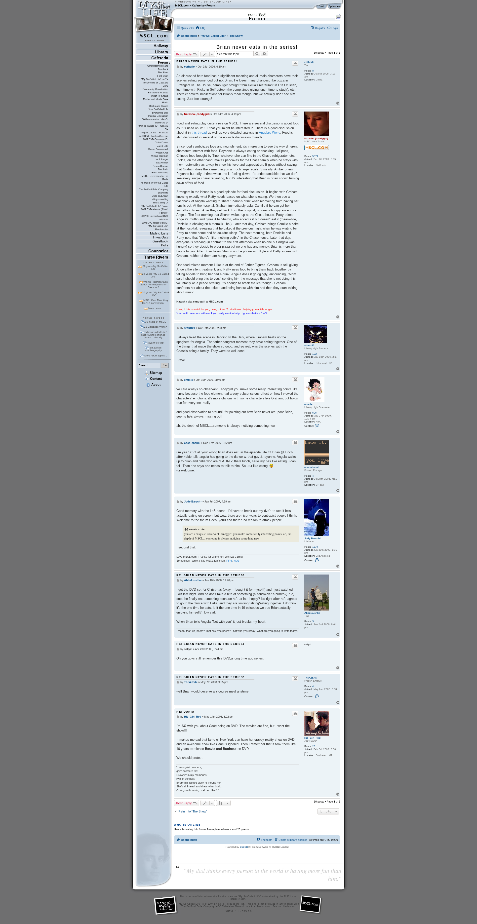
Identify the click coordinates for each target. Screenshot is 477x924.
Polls (164, 245)
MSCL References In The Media (155, 178)
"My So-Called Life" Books (154, 206)
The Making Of (160, 202)
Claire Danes (161, 142)
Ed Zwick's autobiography (153, 349)
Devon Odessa (160, 166)
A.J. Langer (162, 159)
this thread (199, 132)
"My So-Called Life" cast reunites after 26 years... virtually (154, 335)
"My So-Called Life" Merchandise (158, 228)
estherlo (309, 62)
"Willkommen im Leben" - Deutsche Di (155, 121)
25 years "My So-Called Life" (155, 275)
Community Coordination (155, 89)
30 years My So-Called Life (155, 267)
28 (313, 746)
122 (314, 353)
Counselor (158, 251)
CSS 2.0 (247, 911)
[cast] (322, 6)
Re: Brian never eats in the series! (210, 575)
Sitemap (155, 373)
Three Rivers (156, 257)
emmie (308, 404)
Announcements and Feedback (157, 67)
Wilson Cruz (162, 153)
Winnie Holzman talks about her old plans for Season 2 (154, 284)
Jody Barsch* (312, 538)
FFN (229, 560)
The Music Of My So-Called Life (153, 184)
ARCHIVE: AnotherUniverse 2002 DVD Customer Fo (153, 138)
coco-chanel (311, 467)
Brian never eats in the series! (257, 47)
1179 (315, 546)
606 (314, 412)
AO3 (236, 560)
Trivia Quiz (160, 237)
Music (165, 102)
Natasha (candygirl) (316, 138)
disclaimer (289, 906)
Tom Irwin (163, 169)
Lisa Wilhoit (162, 162)
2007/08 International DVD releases (154, 218)
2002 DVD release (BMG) (155, 223)
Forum (210, 5)
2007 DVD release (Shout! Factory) (154, 211)
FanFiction (162, 76)
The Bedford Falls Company (153, 189)
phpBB (244, 847)
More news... (155, 308)
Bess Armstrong (160, 172)
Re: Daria (185, 711)
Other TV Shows (159, 96)
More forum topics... (155, 355)
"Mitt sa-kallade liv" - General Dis (153, 127)
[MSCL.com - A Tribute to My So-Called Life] (154, 5)
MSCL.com (182, 5)
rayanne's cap (156, 342)
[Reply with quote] (295, 63)
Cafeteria (198, 5)
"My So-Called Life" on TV (154, 79)
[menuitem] (200, 28)
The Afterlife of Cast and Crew (155, 84)
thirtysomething (160, 199)
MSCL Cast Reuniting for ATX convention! (155, 301)
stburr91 (309, 345)
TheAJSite (310, 677)
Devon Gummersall (158, 149)
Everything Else (160, 113)
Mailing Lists (159, 233)
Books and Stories (158, 106)
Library (161, 52)
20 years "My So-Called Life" (155, 294)
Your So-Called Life (158, 109)
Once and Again (160, 196)
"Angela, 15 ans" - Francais (154, 132)
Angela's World (269, 132)
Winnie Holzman (159, 156)
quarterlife (163, 193)
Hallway (161, 46)
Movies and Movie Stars (155, 99)
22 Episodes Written (155, 326)
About (155, 384)
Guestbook (160, 241)
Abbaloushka (312, 613)
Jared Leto (162, 146)
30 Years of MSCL (155, 321)
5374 (315, 156)
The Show (163, 72)
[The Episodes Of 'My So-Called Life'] (335, 6)
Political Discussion (158, 116)
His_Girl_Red (312, 737)
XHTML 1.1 (232, 911)
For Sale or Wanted (158, 92)
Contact (155, 379)
